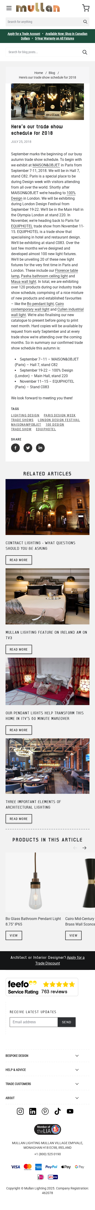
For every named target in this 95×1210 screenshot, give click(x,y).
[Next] (85, 848)
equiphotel (46, 429)
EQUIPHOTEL (22, 226)
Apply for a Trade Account (24, 34)
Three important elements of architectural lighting (33, 805)
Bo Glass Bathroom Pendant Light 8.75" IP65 (33, 921)
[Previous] (76, 848)
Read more (19, 560)
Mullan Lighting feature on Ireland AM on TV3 (46, 635)
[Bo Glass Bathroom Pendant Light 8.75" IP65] (35, 882)
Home (38, 73)
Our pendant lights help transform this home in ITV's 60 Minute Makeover (45, 716)
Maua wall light (23, 281)
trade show (21, 429)
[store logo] (38, 7)
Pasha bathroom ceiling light (44, 276)
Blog (52, 73)
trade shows (22, 420)
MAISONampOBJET (26, 424)
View (14, 935)
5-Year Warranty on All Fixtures (54, 38)
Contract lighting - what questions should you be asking (40, 546)
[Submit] (85, 52)
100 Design (55, 424)
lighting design (25, 415)
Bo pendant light (40, 304)
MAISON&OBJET (46, 165)
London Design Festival (59, 420)
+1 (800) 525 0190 (47, 1154)
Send (66, 1022)
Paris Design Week (60, 415)
